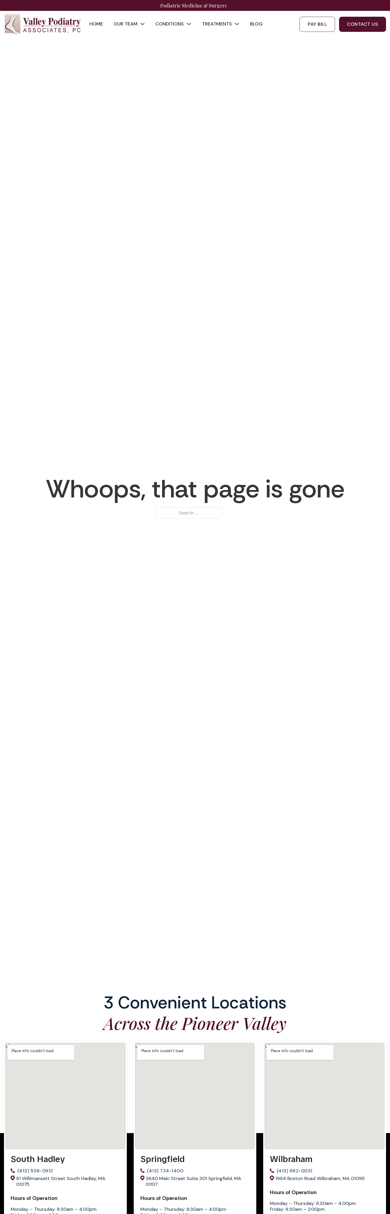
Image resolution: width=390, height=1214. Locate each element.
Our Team (125, 24)
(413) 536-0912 (35, 1171)
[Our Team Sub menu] (142, 23)
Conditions (169, 24)
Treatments (217, 24)
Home (96, 24)
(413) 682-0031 (295, 1171)
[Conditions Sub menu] (189, 23)
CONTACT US (362, 24)
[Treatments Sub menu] (237, 23)
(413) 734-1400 (165, 1171)
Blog (256, 24)
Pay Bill (317, 24)
